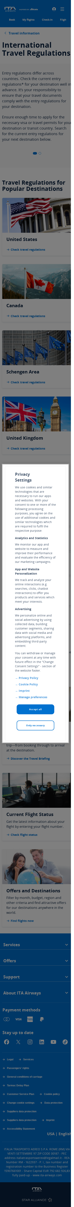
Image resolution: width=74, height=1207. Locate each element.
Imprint (24, 691)
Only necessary (35, 725)
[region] (35, 603)
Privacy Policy (28, 678)
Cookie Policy (28, 684)
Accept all (35, 709)
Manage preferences (33, 697)
